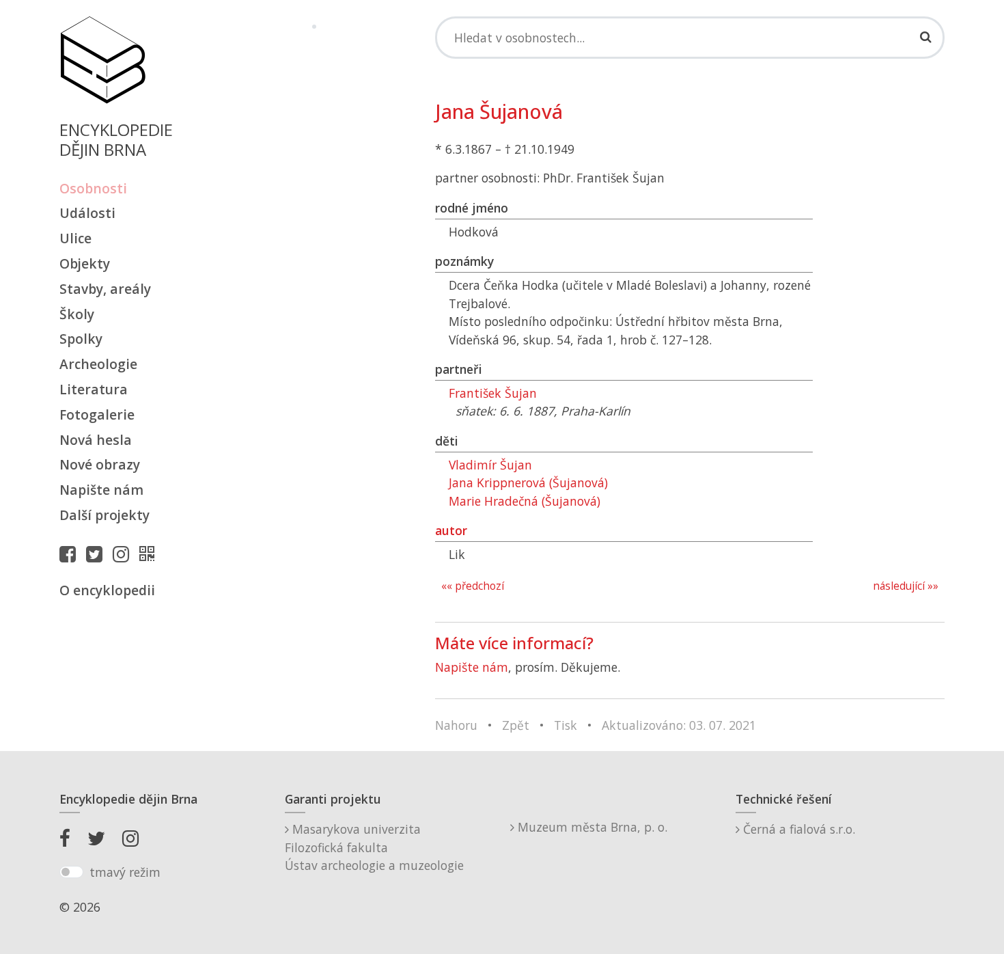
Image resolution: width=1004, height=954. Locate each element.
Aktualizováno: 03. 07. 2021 (679, 725)
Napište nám (101, 489)
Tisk (565, 725)
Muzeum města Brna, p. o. (590, 827)
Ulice (75, 238)
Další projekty (104, 515)
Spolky (80, 338)
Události (87, 213)
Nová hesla (95, 440)
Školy (76, 314)
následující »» (905, 586)
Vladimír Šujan (490, 464)
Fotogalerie (97, 414)
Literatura (93, 389)
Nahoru (456, 725)
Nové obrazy (99, 464)
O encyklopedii (107, 590)
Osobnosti (93, 188)
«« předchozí (472, 586)
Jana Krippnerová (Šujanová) (528, 482)
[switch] (71, 872)
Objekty (84, 263)
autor (451, 530)
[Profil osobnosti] (150, 553)
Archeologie (98, 364)
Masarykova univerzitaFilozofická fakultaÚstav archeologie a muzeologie (374, 847)
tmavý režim (125, 872)
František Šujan (493, 393)
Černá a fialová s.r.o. (797, 829)
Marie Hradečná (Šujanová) (524, 501)
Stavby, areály (105, 289)
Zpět (515, 725)
